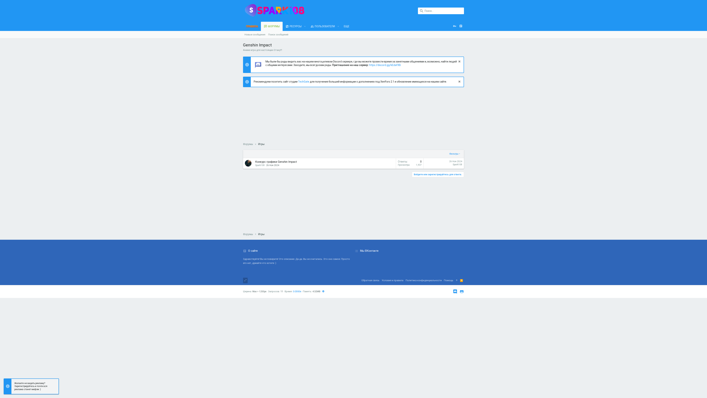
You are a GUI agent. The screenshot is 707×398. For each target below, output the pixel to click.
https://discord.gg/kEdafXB (385, 65)
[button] (305, 26)
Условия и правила (392, 280)
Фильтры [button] (453, 154)
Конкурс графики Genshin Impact (276, 161)
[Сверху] (456, 280)
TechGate (303, 81)
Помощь (448, 280)
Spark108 (457, 164)
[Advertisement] (353, 116)
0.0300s (297, 291)
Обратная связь (370, 280)
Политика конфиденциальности (424, 280)
